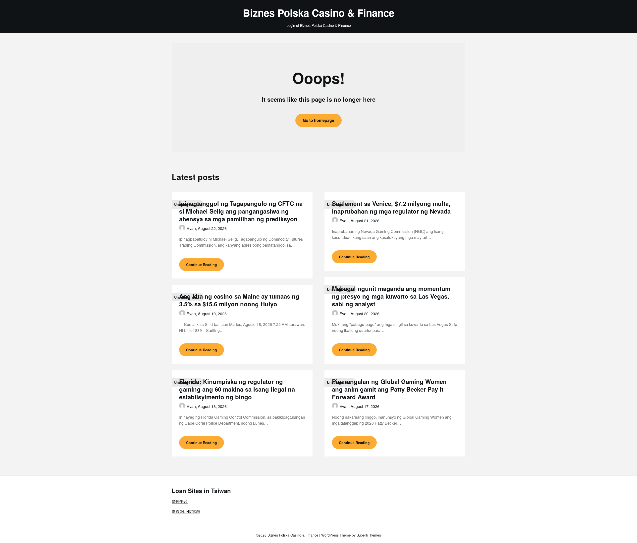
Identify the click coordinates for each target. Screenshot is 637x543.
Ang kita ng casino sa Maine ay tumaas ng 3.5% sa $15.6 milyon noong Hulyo (239, 300)
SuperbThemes (369, 535)
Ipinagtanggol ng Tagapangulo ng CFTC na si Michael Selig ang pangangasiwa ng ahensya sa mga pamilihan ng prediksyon (241, 211)
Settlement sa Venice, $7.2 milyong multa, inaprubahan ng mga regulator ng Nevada (391, 207)
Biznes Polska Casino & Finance (318, 12)
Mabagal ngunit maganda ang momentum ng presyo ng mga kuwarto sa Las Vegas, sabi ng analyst (391, 296)
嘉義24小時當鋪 (186, 511)
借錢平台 (180, 501)
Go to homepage (318, 120)
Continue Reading (201, 264)
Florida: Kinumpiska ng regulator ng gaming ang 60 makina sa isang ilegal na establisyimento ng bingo (237, 389)
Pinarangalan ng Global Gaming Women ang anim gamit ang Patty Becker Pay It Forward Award (389, 389)
